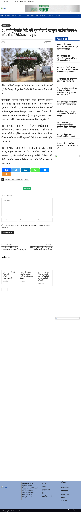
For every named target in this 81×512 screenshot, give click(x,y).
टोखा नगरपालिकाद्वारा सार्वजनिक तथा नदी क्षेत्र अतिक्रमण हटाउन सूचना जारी (66, 125)
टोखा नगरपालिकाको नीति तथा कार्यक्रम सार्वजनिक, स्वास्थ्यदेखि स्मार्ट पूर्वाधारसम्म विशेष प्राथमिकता (67, 91)
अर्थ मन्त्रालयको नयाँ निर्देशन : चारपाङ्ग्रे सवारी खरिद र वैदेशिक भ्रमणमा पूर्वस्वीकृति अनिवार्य (44, 276)
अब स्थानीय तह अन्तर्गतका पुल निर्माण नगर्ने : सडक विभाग (41, 248)
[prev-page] (2, 289)
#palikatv (7, 179)
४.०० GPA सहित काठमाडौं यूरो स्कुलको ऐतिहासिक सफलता (67, 103)
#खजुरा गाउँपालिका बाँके (17, 179)
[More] (6, 174)
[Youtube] (78, 1)
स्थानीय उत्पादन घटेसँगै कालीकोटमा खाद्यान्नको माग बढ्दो (13, 248)
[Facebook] (67, 1)
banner (26, 179)
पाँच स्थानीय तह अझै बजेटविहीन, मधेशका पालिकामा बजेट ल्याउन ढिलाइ (26, 275)
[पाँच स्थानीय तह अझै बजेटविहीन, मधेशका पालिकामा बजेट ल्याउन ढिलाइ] (27, 265)
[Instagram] (70, 1)
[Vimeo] (75, 1)
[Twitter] (73, 1)
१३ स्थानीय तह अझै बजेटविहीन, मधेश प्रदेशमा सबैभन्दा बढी (67, 80)
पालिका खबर (6, 25)
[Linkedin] (25, 170)
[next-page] (6, 289)
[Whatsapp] (35, 170)
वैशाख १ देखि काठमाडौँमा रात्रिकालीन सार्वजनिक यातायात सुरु (67, 145)
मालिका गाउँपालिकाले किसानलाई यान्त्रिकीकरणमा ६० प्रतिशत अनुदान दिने (9, 275)
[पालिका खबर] (3, 42)
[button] (78, 16)
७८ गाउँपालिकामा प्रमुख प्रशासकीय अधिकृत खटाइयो (66, 135)
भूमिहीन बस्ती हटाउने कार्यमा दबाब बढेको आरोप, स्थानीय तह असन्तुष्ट (67, 113)
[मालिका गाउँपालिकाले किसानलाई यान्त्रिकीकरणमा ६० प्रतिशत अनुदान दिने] (9, 265)
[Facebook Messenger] (44, 170)
